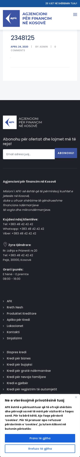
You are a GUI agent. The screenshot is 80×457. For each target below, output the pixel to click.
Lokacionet (15, 326)
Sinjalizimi (14, 338)
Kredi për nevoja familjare (26, 377)
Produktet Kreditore (21, 313)
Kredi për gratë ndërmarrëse (29, 371)
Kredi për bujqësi (19, 365)
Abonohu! (66, 153)
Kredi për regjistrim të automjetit (32, 389)
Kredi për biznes (19, 358)
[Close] (76, 397)
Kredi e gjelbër (17, 383)
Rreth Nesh (15, 307)
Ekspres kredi (16, 352)
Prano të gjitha (40, 438)
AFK (9, 301)
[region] (40, 425)
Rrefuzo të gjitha (40, 449)
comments (18, 50)
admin (44, 46)
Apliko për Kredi (18, 320)
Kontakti (13, 332)
